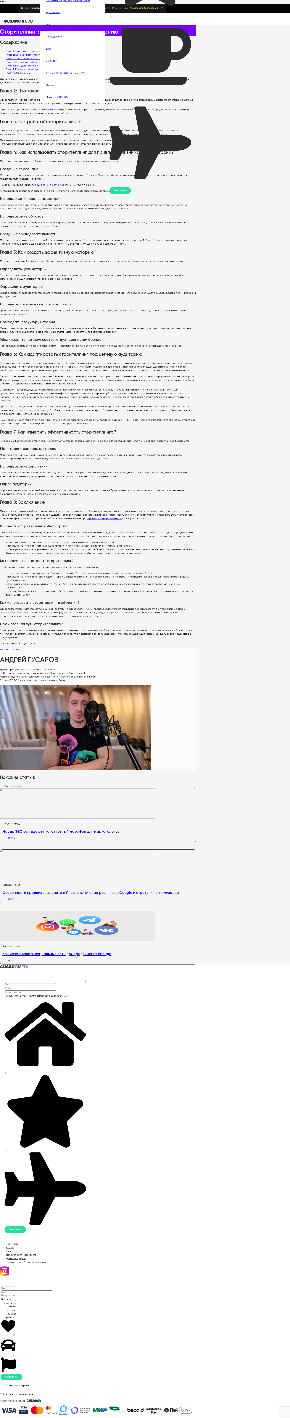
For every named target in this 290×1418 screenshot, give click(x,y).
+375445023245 (15, 30)
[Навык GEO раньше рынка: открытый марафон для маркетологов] (77, 818)
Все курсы (12, 1244)
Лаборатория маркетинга (21, 1255)
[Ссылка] (19, 22)
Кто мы (10, 1248)
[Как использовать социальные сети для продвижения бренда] (77, 940)
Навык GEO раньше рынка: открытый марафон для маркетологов (61, 831)
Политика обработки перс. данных (26, 1262)
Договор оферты (16, 1258)
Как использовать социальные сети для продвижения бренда (56, 954)
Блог (8, 1251)
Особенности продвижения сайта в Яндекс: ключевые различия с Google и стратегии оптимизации (90, 892)
